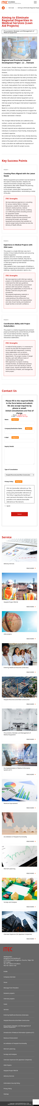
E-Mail (11, 437)
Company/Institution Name (18, 428)
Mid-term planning (9, 1049)
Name (11, 419)
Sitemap (6, 1094)
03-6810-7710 (22, 415)
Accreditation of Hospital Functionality (15, 1043)
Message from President (11, 988)
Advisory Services (9, 1076)
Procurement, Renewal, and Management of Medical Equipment (17, 1026)
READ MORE (30, 568)
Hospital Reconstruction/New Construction (16, 1020)
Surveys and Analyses (10, 1054)
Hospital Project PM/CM (11, 1070)
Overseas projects (9, 999)
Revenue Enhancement (11, 1038)
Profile (5, 971)
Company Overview (9, 977)
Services (6, 1009)
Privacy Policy (9, 481)
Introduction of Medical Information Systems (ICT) (19, 1032)
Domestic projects (9, 993)
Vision (5, 982)
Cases (5, 1004)
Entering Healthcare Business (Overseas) (16, 1015)
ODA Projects (8, 1065)
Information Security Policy (12, 1083)
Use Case (11, 8)
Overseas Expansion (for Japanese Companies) (18, 1060)
